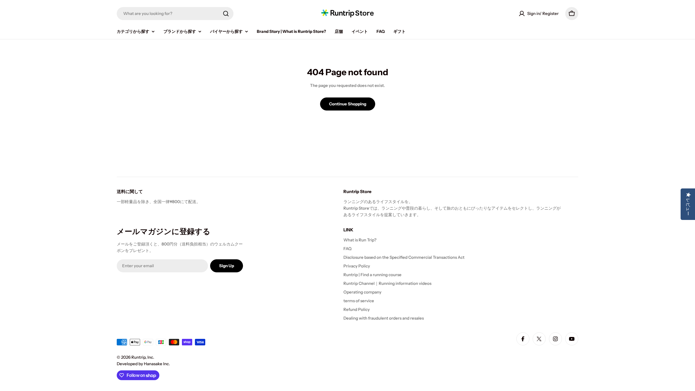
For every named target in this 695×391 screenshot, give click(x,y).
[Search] (226, 13)
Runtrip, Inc (142, 357)
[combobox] (175, 13)
